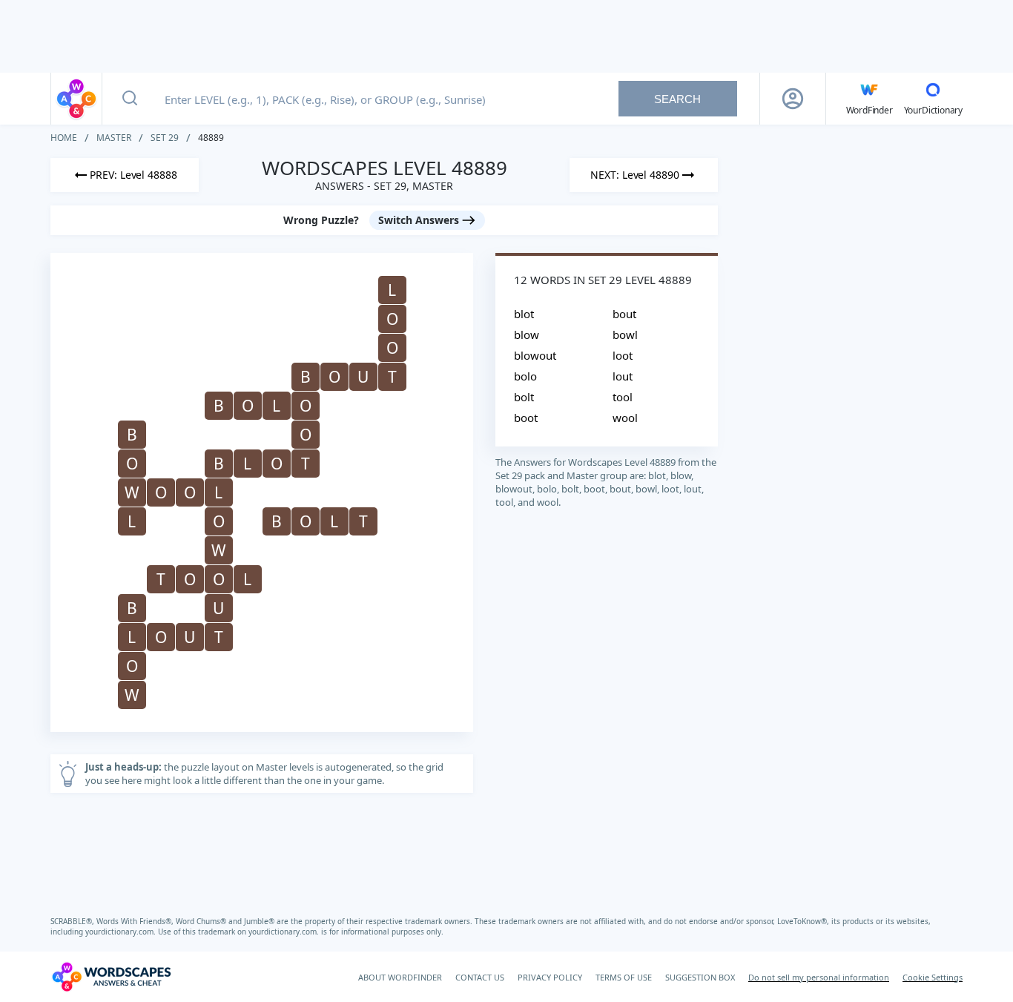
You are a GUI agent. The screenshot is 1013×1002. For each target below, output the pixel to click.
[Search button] (129, 99)
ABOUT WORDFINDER (400, 977)
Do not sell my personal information (818, 977)
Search (677, 99)
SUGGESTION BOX (700, 977)
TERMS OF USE (623, 977)
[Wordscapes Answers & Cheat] (76, 99)
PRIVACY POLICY (550, 977)
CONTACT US (479, 977)
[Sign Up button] (793, 99)
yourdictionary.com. (121, 931)
